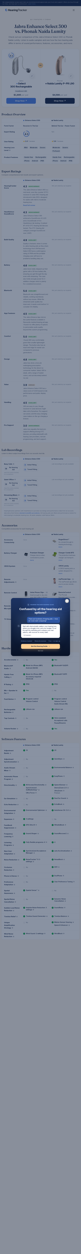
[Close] (67, 601)
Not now (40, 651)
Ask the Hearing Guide (39, 646)
